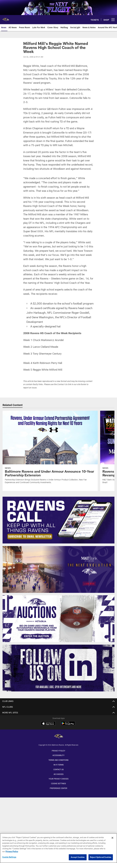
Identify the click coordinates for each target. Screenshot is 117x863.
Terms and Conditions (58, 760)
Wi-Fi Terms (59, 765)
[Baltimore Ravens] (58, 737)
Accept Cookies (78, 857)
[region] (58, 848)
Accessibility (58, 755)
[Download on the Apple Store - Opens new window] (48, 723)
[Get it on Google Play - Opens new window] (68, 724)
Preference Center (58, 788)
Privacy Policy (58, 751)
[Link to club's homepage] (5, 18)
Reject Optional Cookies (100, 857)
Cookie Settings (58, 783)
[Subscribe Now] (59, 520)
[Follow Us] (59, 668)
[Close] (112, 838)
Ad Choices (58, 774)
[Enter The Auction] (59, 618)
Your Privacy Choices (58, 779)
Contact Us (58, 769)
